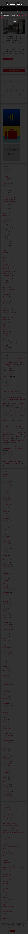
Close (14, 21)
